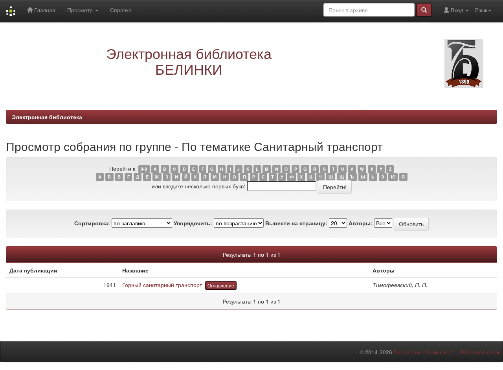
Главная (44, 10)
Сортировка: (92, 223)
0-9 (144, 169)
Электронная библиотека (47, 117)
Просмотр (80, 10)
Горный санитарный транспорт (162, 285)
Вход (457, 10)
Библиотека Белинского (424, 352)
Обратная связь (480, 352)
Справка (121, 10)
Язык (481, 10)
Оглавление (220, 285)
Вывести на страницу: (296, 223)
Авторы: (361, 223)
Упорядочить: (193, 223)
